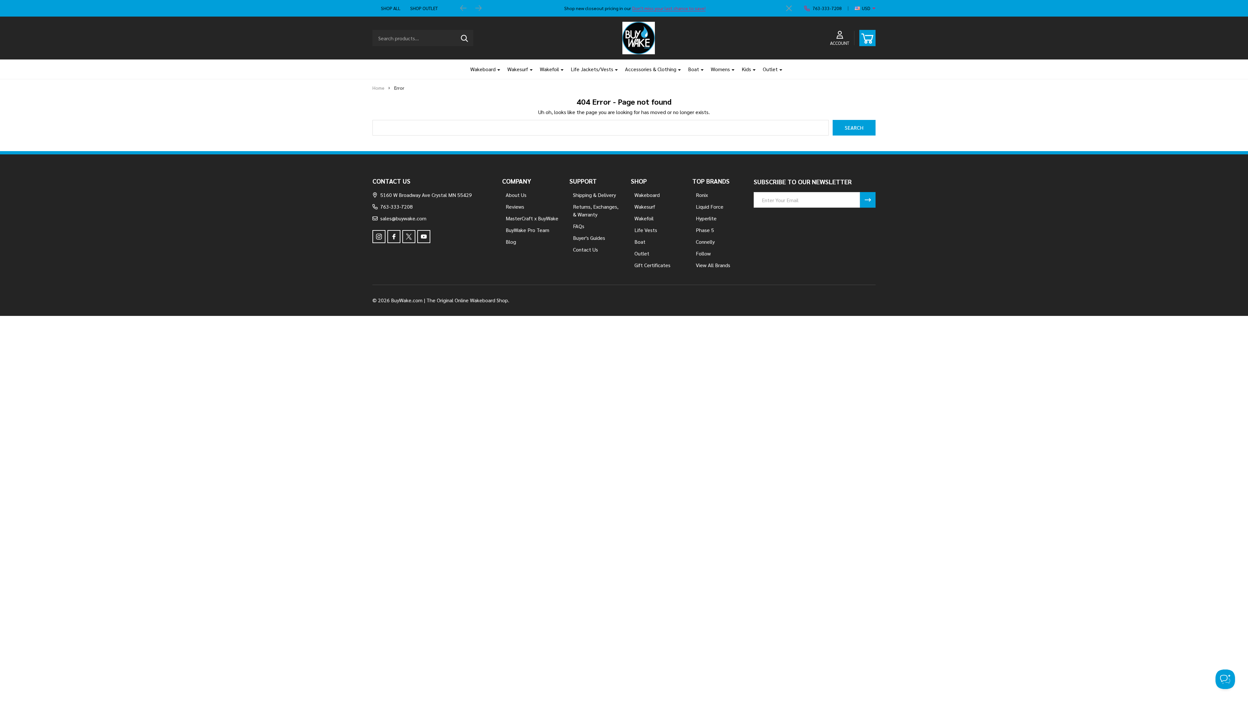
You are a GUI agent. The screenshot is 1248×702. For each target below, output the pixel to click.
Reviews (515, 206)
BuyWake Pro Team (527, 230)
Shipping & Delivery (594, 194)
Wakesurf (517, 69)
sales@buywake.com (403, 218)
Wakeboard (483, 69)
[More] (496, 69)
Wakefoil (549, 69)
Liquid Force (709, 206)
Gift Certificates (652, 265)
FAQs (578, 226)
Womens (720, 69)
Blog (511, 241)
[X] (409, 236)
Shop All (390, 8)
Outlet (770, 69)
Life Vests (645, 230)
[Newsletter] (868, 200)
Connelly (705, 241)
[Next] (478, 8)
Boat (693, 69)
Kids (746, 69)
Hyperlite (706, 218)
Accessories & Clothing (650, 69)
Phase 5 (705, 230)
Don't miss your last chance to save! (669, 8)
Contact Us (585, 249)
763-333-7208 (396, 206)
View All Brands (713, 265)
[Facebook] (394, 236)
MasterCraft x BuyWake (532, 218)
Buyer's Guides (589, 237)
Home (378, 88)
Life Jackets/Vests (592, 69)
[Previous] (463, 8)
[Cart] (867, 38)
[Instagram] (379, 236)
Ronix (702, 194)
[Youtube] (424, 236)
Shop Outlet (424, 8)
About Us (516, 194)
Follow (703, 253)
